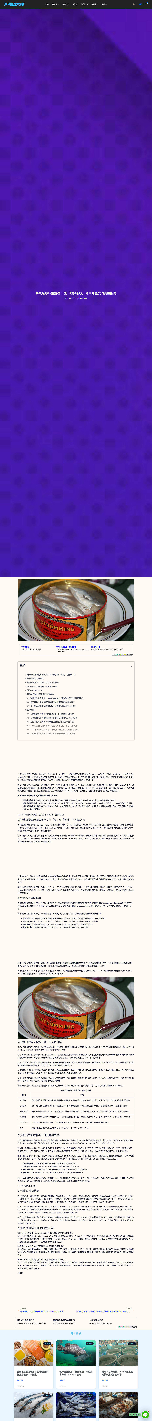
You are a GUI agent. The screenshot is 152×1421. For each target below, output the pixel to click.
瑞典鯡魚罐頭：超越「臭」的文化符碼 (43, 682)
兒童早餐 (56, 1323)
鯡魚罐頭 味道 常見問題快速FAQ (40, 694)
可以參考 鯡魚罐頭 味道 (27, 1186)
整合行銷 (108, 1323)
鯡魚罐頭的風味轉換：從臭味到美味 (42, 686)
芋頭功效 (72, 1323)
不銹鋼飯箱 (42, 1323)
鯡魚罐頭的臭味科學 (35, 679)
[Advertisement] (76, 757)
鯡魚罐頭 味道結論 (34, 690)
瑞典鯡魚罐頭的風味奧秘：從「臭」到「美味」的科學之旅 (51, 675)
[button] (58, 4)
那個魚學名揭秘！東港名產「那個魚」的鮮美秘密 (44, 815)
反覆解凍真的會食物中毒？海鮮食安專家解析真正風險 (52, 733)
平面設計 (92, 1323)
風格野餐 (64, 1323)
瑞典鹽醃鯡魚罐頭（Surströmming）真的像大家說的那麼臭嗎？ (57, 698)
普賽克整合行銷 (96, 1320)
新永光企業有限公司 (26, 1320)
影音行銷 (100, 1323)
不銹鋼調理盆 (31, 1323)
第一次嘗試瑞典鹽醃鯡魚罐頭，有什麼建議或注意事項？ (53, 706)
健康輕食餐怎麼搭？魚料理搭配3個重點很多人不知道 (52, 714)
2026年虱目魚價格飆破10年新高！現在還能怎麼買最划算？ (54, 730)
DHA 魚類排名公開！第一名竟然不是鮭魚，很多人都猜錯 (53, 726)
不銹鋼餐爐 (21, 1323)
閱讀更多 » (20, 1380)
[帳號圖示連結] (134, 4)
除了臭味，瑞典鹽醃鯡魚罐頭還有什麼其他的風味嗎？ (52, 702)
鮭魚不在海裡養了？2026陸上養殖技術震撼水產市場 (52, 722)
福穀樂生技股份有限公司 (64, 1320)
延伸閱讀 (31, 710)
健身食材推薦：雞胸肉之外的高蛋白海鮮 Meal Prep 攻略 (53, 718)
